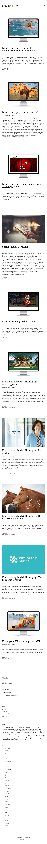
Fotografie (4, 709)
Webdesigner (13, 738)
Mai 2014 (6, 820)
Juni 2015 (6, 812)
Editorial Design (5, 729)
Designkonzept (12, 53)
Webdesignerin (19, 738)
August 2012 (7, 823)
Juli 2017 (6, 796)
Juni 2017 (6, 798)
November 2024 (7, 750)
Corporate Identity (8, 407)
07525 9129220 (6, 681)
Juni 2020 (6, 777)
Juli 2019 (6, 782)
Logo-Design (11, 734)
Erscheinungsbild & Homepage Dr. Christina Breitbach (21, 517)
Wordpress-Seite (22, 739)
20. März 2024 (4, 140)
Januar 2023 (7, 758)
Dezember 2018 (7, 786)
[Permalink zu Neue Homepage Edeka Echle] (23, 317)
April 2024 (6, 751)
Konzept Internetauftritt (37, 732)
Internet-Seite (20, 732)
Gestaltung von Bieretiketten (7, 730)
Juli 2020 (6, 775)
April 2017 (6, 799)
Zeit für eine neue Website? (7, 692)
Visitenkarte (31, 736)
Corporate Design (23, 727)
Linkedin (3, 734)
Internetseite (26, 732)
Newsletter (22, 734)
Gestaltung (38, 729)
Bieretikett (4, 727)
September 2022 (8, 761)
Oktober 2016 (7, 802)
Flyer (19, 729)
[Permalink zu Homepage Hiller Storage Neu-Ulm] (23, 637)
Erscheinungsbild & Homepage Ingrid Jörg (21, 451)
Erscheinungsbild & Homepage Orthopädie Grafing (22, 578)
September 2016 (8, 804)
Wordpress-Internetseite (10, 739)
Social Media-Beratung (15, 246)
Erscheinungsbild (13, 729)
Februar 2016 (7, 810)
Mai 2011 (6, 825)
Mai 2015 (6, 814)
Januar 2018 (7, 791)
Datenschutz (27, 837)
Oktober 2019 (7, 780)
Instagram (14, 732)
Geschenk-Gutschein (31, 729)
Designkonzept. (26, 839)
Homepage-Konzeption (27, 731)
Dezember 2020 (7, 772)
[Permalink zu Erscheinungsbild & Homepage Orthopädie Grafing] (23, 573)
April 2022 (6, 764)
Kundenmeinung (5, 713)
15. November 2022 (5, 406)
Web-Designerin (6, 738)
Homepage (16, 731)
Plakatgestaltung (31, 734)
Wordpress (30, 738)
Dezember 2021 (7, 767)
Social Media (42, 734)
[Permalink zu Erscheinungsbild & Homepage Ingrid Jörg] (23, 446)
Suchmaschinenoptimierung (13, 736)
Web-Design (7, 69)
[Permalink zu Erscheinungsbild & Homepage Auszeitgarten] (23, 378)
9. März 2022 (4, 657)
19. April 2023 (4, 277)
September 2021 (8, 769)
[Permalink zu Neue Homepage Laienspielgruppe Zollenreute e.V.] (23, 180)
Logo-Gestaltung (17, 734)
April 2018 (6, 790)
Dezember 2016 (7, 801)
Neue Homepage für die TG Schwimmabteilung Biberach (18, 49)
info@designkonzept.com (7, 683)
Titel (3, 714)
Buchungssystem (15, 727)
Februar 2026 (7, 748)
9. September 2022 (5, 472)
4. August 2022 (4, 533)
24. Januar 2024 (4, 202)
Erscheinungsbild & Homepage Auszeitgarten (19, 383)
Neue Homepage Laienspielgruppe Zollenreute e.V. (21, 185)
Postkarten (35, 734)
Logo (6, 734)
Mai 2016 (6, 807)
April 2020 (6, 778)
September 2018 (8, 788)
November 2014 (7, 817)
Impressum (20, 837)
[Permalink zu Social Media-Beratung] (23, 243)
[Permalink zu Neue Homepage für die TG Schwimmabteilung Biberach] (23, 44)
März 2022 (7, 766)
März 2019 (6, 783)
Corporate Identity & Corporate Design (9, 695)
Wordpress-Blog (38, 738)
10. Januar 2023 (4, 337)
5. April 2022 (4, 597)
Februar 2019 (7, 785)
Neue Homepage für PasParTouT (20, 112)
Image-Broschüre (10, 732)
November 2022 (8, 759)
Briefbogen (9, 727)
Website (24, 738)
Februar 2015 (7, 815)
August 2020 (7, 774)
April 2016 (6, 809)
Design (40, 727)
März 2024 (6, 753)
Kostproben (4, 711)
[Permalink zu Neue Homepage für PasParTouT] (23, 108)
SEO (39, 734)
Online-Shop (25, 734)
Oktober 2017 (7, 793)
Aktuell (3, 69)
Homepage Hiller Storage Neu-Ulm (22, 641)
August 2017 (7, 794)
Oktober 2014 (7, 818)
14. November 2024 (5, 68)
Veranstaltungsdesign (24, 736)
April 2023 (6, 756)
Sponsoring (4, 736)
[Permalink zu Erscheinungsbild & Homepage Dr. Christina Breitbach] (23, 512)
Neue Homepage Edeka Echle (19, 321)
